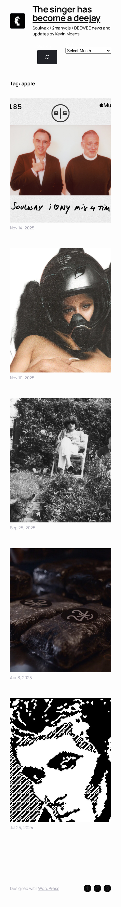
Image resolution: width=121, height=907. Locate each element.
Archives (73, 44)
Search (44, 46)
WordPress (48, 888)
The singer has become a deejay (66, 13)
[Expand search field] (47, 57)
